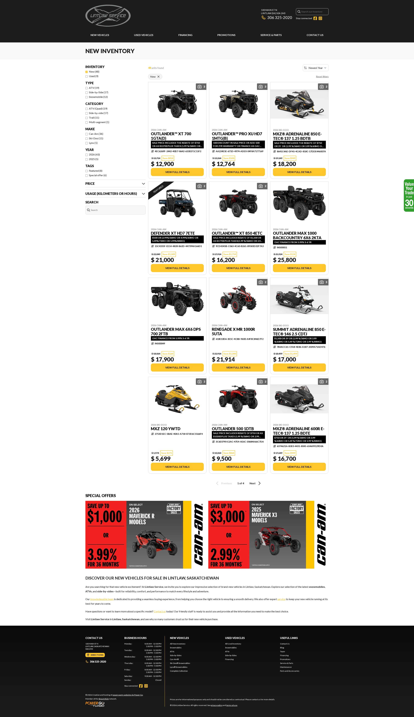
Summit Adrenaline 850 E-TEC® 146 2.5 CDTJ (299, 331)
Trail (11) (94, 117)
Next (253, 483)
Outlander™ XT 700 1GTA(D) (171, 136)
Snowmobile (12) (98, 96)
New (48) (94, 71)
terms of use (231, 705)
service (281, 599)
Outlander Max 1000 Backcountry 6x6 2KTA (297, 235)
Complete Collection (179, 671)
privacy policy (216, 705)
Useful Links (289, 637)
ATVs (172, 651)
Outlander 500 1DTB (233, 428)
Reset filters (322, 76)
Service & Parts (271, 34)
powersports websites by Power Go (128, 695)
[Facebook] (315, 18)
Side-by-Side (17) (98, 92)
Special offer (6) (98, 175)
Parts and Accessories (289, 671)
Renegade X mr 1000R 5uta (233, 331)
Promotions (226, 34)
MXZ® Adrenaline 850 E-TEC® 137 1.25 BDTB (297, 136)
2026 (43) (94, 154)
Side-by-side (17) (98, 113)
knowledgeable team (102, 599)
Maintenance (286, 667)
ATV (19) (94, 87)
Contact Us (315, 34)
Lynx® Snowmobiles (178, 667)
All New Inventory (177, 643)
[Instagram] (320, 18)
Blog (282, 647)
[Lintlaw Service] (108, 16)
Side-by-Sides (176, 655)
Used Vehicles (143, 34)
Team (282, 651)
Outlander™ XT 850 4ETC (237, 233)
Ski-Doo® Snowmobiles (180, 663)
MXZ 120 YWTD (165, 428)
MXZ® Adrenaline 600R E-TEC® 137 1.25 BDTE (298, 431)
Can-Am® (174, 659)
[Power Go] (114, 704)
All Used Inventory (233, 643)
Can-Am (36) (96, 133)
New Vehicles (100, 34)
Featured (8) (95, 170)
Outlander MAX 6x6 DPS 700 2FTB (176, 331)
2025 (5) (93, 159)
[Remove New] (158, 77)
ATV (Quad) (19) (98, 108)
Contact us (160, 611)
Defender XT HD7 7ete (173, 233)
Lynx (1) (93, 142)
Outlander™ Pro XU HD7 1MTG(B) (237, 136)
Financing (185, 34)
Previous (226, 483)
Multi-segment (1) (99, 122)
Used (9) (93, 76)
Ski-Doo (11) (96, 138)
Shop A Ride (104, 699)
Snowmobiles (176, 647)
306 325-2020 (279, 17)
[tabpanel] (142, 661)
